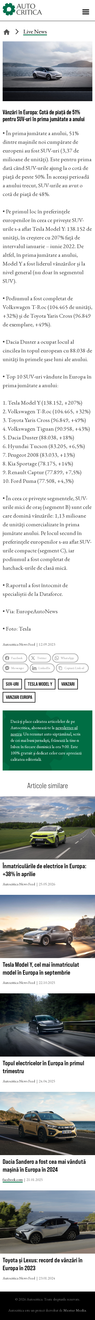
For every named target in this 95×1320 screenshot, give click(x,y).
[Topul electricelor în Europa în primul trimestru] (47, 1026)
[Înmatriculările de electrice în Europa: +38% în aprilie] (47, 829)
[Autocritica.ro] (22, 9)
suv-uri (12, 684)
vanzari (68, 684)
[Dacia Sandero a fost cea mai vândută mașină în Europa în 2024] (47, 1124)
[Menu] (85, 11)
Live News (35, 31)
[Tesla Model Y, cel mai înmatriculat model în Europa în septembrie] (47, 927)
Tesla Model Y (40, 684)
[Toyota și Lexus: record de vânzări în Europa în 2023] (47, 1223)
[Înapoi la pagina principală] (7, 31)
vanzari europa (19, 697)
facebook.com (13, 1179)
